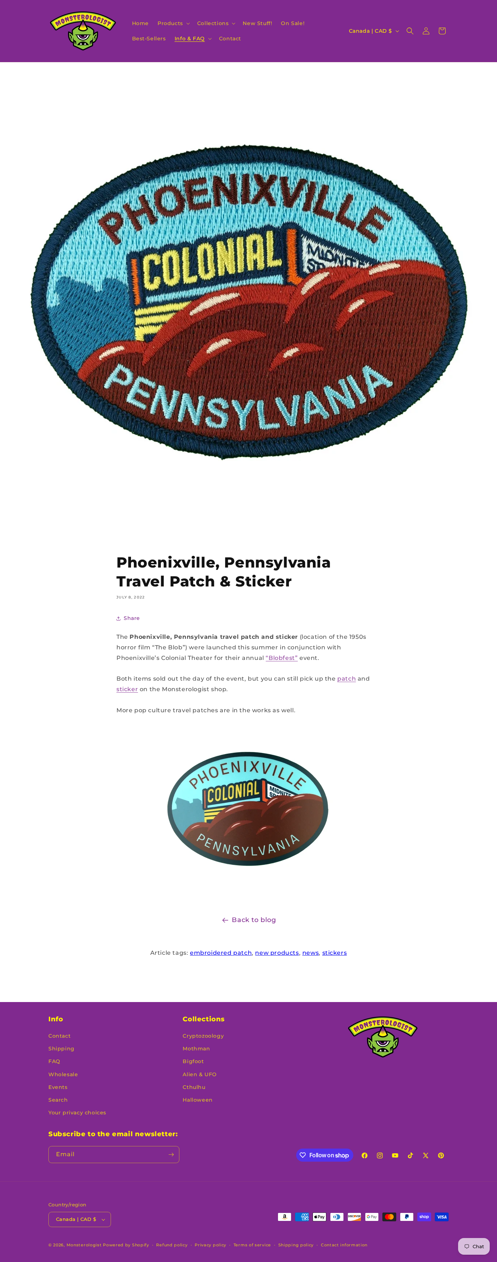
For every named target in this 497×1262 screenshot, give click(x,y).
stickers (334, 952)
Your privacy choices (77, 1112)
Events (58, 1087)
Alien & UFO (200, 1074)
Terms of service (252, 1244)
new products (277, 952)
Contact (59, 1036)
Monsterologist (84, 1244)
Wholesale (63, 1074)
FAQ (54, 1061)
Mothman (196, 1048)
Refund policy (171, 1244)
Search (58, 1100)
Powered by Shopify (126, 1244)
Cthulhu (194, 1087)
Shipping (61, 1048)
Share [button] (132, 618)
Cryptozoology (203, 1036)
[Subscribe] (171, 1154)
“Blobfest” (282, 657)
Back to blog (254, 920)
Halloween (197, 1100)
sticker (127, 689)
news (310, 952)
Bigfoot (193, 1061)
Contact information (344, 1244)
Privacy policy (210, 1244)
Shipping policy (296, 1244)
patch (346, 678)
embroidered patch (221, 952)
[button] (173, 23)
